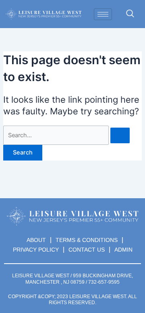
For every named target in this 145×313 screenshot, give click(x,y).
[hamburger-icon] (103, 14)
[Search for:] (66, 135)
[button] (130, 14)
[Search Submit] (120, 135)
